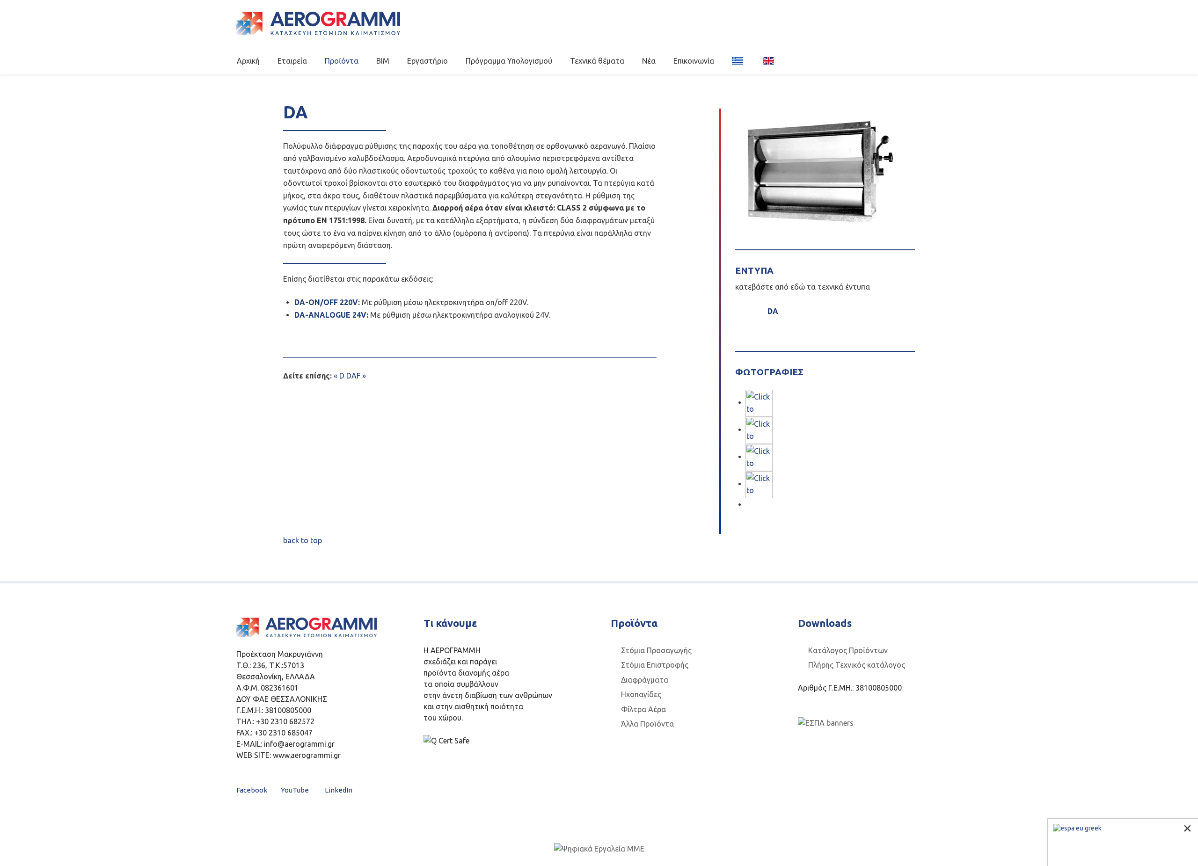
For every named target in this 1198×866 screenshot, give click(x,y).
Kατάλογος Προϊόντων (848, 650)
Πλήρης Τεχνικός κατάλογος (856, 665)
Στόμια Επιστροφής (654, 665)
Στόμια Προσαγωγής (656, 650)
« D (339, 375)
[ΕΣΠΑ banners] (826, 722)
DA (770, 311)
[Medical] (318, 23)
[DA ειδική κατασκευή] (759, 456)
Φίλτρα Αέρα (643, 709)
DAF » (356, 375)
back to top (302, 540)
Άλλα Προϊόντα (647, 724)
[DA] (759, 402)
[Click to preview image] (820, 171)
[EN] (765, 60)
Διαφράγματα (644, 680)
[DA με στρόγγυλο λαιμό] (759, 484)
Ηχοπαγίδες (641, 694)
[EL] (738, 60)
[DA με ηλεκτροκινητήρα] (759, 429)
